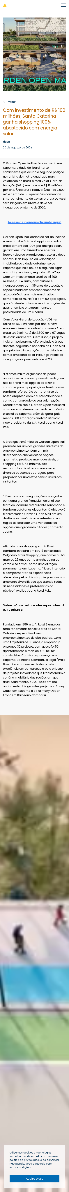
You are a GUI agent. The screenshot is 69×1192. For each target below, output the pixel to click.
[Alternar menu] (63, 5)
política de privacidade (24, 1160)
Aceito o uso (34, 1179)
